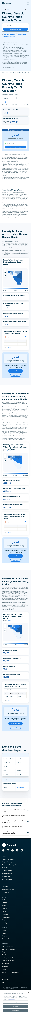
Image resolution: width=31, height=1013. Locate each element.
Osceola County (21, 10)
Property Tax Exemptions (9, 862)
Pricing (4, 933)
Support (4, 977)
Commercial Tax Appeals (9, 865)
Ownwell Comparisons (8, 949)
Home (3, 10)
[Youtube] (22, 850)
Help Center (5, 979)
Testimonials (5, 963)
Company (4, 927)
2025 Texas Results (7, 946)
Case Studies (6, 955)
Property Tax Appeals (8, 859)
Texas (3, 920)
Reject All (15, 1006)
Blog (3, 952)
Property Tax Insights (8, 957)
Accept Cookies (15, 1010)
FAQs (3, 982)
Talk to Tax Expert (7, 879)
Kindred (27, 10)
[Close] (28, 992)
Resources (5, 943)
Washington (5, 923)
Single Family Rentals (8, 889)
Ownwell (9, 266)
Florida (15, 10)
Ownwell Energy (7, 870)
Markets (4, 884)
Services (4, 856)
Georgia (4, 908)
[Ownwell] (7, 3)
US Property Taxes (9, 10)
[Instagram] (12, 850)
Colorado (4, 902)
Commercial (5, 892)
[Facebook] (3, 850)
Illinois (4, 911)
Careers (4, 936)
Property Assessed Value (10, 94)
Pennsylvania (6, 917)
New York (5, 914)
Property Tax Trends (8, 960)
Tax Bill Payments (7, 868)
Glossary (4, 969)
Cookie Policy (12, 999)
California (5, 900)
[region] (15, 1001)
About (4, 930)
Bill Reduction (6, 876)
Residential (5, 886)
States (4, 897)
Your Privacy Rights (15, 1002)
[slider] (4, 102)
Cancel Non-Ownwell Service (10, 972)
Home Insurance (7, 873)
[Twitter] (17, 850)
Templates (5, 966)
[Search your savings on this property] (26, 337)
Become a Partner (7, 939)
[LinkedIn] (8, 850)
